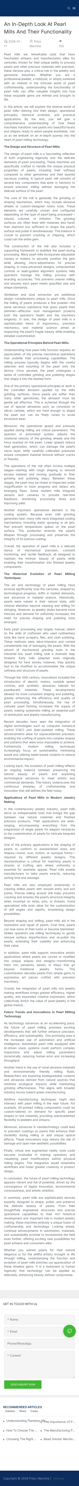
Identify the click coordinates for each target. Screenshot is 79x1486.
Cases (34, 1411)
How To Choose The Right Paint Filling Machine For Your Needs (22, 1430)
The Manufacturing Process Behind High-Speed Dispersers (60, 1430)
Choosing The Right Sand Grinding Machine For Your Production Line (22, 1439)
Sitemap (58, 1478)
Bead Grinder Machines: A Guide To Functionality (60, 1439)
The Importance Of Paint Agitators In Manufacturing (60, 1421)
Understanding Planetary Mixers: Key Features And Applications (27, 1420)
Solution (10, 1411)
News (22, 1411)
